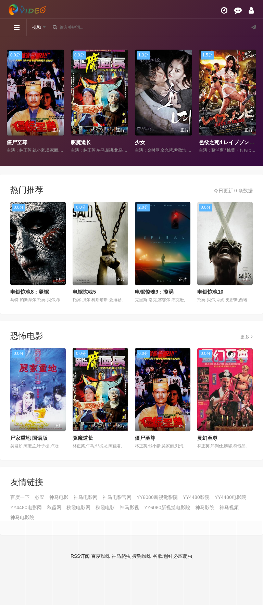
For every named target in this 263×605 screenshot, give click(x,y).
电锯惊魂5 (84, 292)
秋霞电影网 (78, 507)
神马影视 (129, 507)
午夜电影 (209, 142)
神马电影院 (22, 517)
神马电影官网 (117, 497)
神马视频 (229, 507)
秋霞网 (54, 507)
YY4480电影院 (230, 497)
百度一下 (19, 497)
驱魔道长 (17, 142)
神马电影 (58, 497)
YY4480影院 (196, 497)
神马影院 (204, 507)
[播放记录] (224, 10)
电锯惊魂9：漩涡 (154, 292)
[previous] (11, 101)
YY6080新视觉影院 (157, 497)
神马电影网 (86, 497)
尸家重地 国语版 (29, 438)
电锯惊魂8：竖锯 (29, 292)
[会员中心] (251, 10)
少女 (76, 142)
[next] (252, 101)
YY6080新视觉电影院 (167, 507)
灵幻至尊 (207, 438)
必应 (39, 497)
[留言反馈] (238, 10)
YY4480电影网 (26, 507)
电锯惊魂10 (210, 292)
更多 (245, 336)
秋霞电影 (105, 507)
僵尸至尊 (145, 438)
